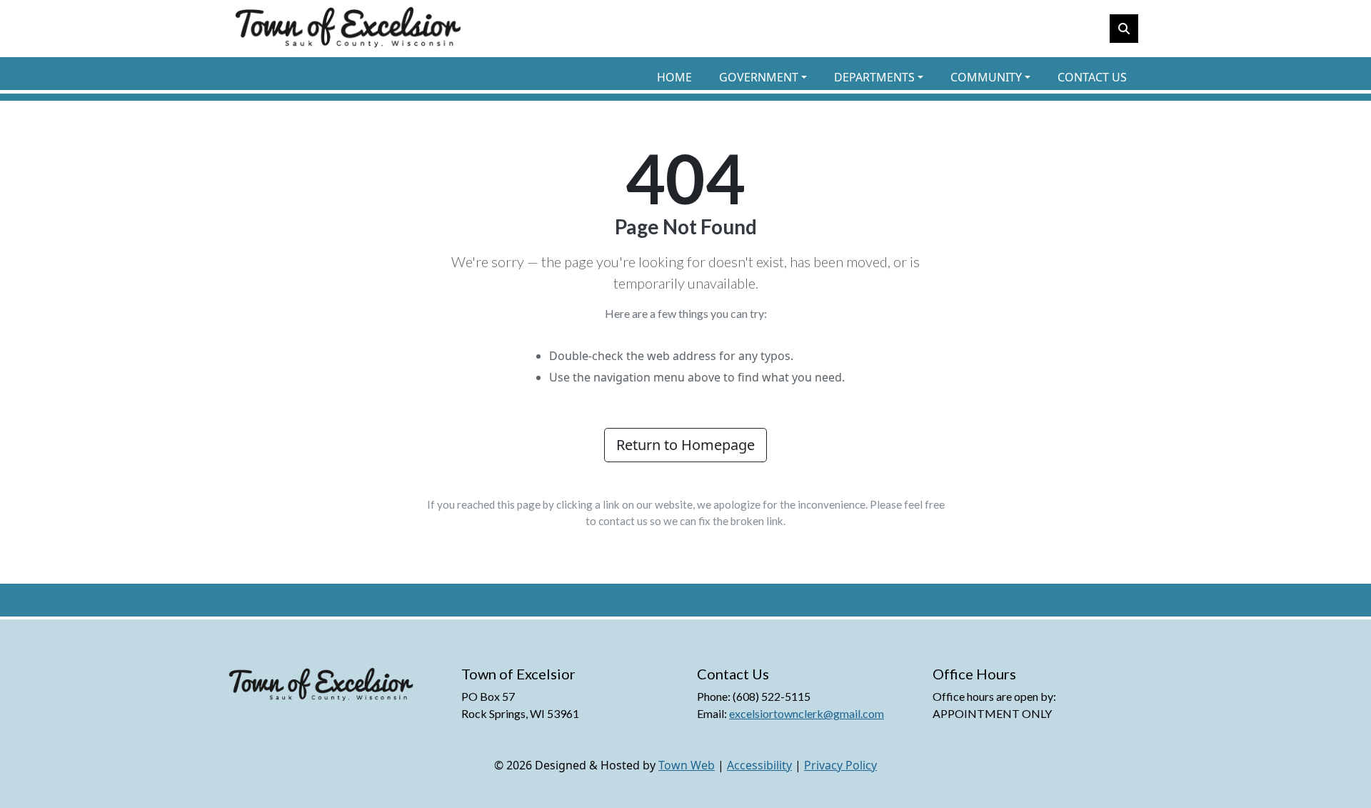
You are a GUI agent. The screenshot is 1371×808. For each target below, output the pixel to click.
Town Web (686, 765)
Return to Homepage (685, 444)
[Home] (348, 28)
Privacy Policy (840, 765)
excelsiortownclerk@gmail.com (806, 713)
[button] (770, 77)
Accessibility (759, 765)
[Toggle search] (1124, 28)
